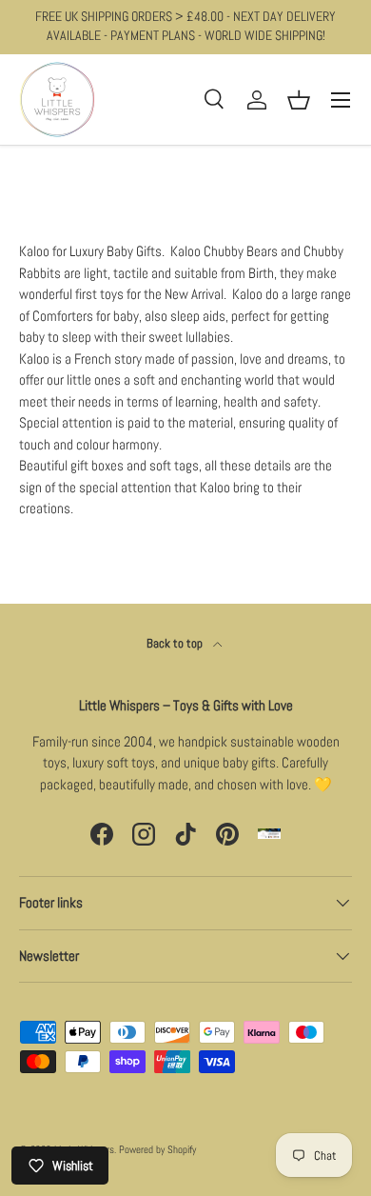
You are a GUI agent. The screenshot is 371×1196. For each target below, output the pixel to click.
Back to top (175, 643)
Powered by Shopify (157, 1149)
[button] (299, 100)
